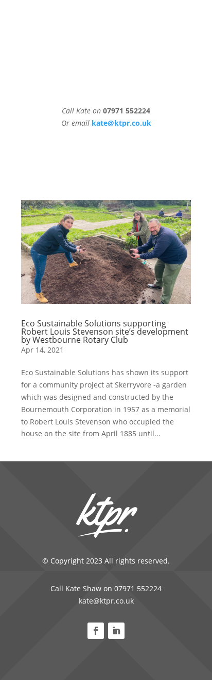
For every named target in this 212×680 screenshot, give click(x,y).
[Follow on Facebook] (95, 631)
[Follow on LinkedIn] (116, 631)
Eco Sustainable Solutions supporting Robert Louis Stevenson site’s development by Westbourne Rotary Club (104, 331)
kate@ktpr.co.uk (106, 601)
